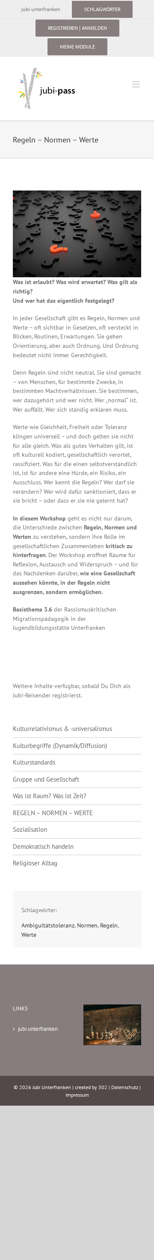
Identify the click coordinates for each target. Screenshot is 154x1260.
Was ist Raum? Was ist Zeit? (49, 796)
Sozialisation (30, 829)
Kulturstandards (34, 762)
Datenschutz (124, 1087)
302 (102, 1087)
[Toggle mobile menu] (136, 84)
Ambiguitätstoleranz (47, 925)
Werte (28, 934)
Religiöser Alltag (35, 863)
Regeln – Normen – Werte (53, 813)
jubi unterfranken (38, 1028)
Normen (87, 925)
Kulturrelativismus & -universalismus (62, 729)
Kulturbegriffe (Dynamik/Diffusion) (60, 746)
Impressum (77, 1095)
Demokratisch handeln (43, 846)
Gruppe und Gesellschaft (46, 779)
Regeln (109, 925)
